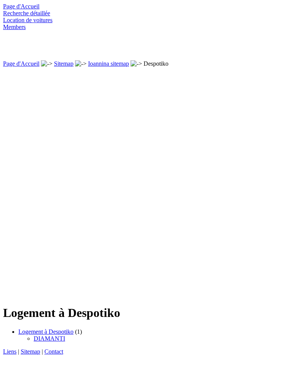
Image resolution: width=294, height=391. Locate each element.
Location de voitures (27, 20)
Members (14, 27)
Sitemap (64, 63)
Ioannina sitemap (108, 63)
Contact (53, 351)
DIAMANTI (49, 338)
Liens (9, 351)
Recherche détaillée (26, 13)
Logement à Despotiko (46, 331)
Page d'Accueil (21, 6)
